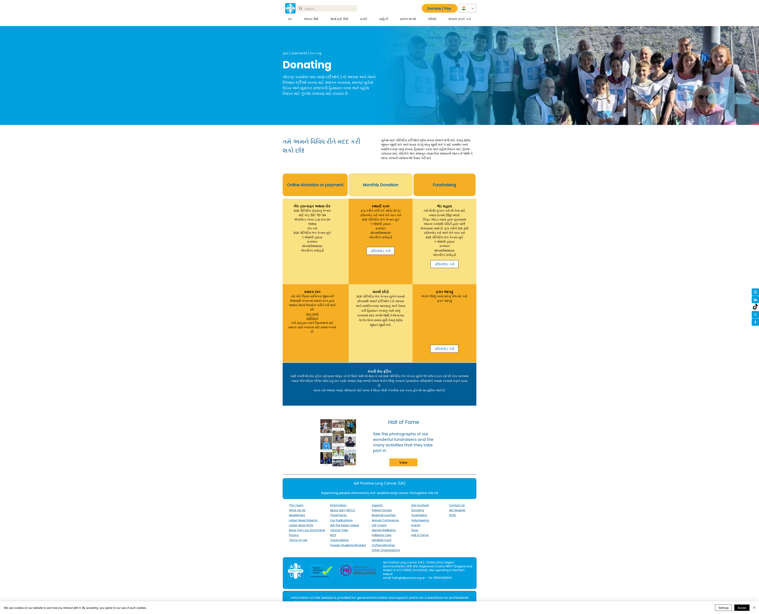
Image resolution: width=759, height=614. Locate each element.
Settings (723, 608)
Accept (742, 608)
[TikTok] (755, 307)
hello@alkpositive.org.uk (408, 578)
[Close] (754, 608)
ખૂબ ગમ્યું (312, 314)
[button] (311, 19)
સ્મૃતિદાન (312, 318)
